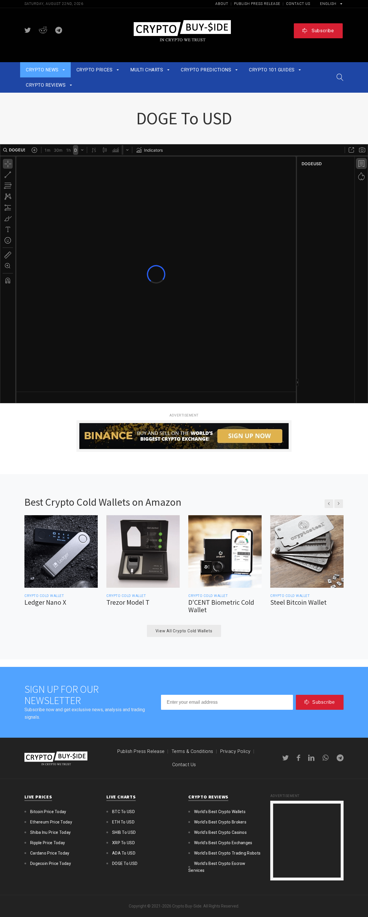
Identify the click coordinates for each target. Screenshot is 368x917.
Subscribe (322, 30)
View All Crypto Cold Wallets (184, 631)
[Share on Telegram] (58, 30)
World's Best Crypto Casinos (220, 832)
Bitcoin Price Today (48, 811)
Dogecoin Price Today (50, 863)
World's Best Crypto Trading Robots (227, 853)
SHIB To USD (124, 832)
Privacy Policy (235, 751)
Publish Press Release (257, 4)
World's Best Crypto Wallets (220, 811)
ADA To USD (123, 853)
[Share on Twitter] (27, 30)
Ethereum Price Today (51, 822)
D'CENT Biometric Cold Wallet (221, 606)
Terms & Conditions (192, 751)
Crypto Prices (95, 70)
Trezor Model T (128, 602)
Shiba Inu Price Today (50, 832)
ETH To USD (123, 822)
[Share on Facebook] (298, 758)
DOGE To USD (124, 863)
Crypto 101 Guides (272, 70)
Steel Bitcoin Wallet (298, 602)
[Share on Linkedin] (311, 758)
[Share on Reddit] (43, 30)
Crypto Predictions (207, 70)
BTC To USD (123, 811)
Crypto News (43, 70)
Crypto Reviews (46, 85)
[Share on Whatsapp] (326, 758)
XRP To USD (123, 842)
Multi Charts (147, 70)
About (222, 4)
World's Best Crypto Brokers (220, 822)
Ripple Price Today (47, 842)
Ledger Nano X (45, 602)
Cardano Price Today (50, 853)
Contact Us (298, 4)
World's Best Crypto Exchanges (223, 842)
